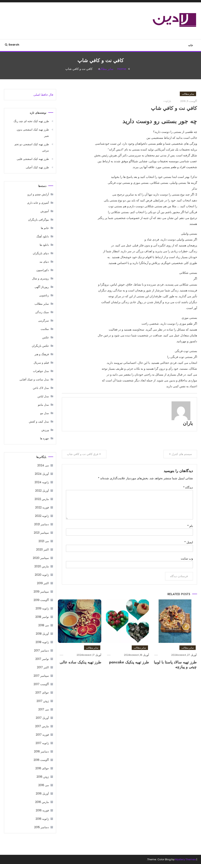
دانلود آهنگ (42, 236)
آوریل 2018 (42, 634)
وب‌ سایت (187, 558)
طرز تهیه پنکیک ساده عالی (80, 662)
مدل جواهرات (41, 371)
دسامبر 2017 (41, 650)
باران (168, 101)
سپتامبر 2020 (41, 558)
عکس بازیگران (40, 346)
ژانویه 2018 (42, 642)
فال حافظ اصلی (43, 95)
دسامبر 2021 (41, 524)
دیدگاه (188, 487)
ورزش (45, 430)
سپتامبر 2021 (41, 533)
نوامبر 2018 (42, 617)
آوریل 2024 (42, 474)
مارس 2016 (42, 802)
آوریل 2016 (42, 794)
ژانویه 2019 (42, 608)
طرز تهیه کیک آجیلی (37, 167)
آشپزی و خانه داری (38, 203)
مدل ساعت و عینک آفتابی (34, 379)
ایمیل (188, 542)
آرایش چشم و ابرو (38, 194)
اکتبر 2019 (43, 583)
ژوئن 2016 (43, 777)
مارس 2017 (42, 726)
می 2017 (43, 709)
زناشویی (44, 295)
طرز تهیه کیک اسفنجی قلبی (33, 159)
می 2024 (43, 465)
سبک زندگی (42, 312)
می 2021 (43, 541)
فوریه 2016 (42, 810)
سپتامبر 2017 (41, 676)
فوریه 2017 (42, 735)
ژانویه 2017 (42, 743)
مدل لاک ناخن (41, 388)
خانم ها (45, 228)
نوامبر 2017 (42, 659)
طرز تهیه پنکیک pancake (129, 662)
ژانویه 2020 (42, 575)
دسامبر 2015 (41, 827)
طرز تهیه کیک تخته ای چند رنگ (31, 121)
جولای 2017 (42, 693)
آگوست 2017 (41, 684)
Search (13, 45)
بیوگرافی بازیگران (38, 220)
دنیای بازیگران (41, 253)
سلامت (45, 329)
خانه (190, 45)
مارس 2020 (41, 566)
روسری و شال (40, 278)
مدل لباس (43, 396)
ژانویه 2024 (42, 482)
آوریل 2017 (42, 718)
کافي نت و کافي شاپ (174, 108)
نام (190, 526)
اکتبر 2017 (43, 667)
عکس (45, 337)
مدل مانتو (43, 405)
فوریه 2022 (42, 507)
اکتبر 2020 (42, 549)
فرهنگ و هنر (42, 354)
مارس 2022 (42, 499)
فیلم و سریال (41, 363)
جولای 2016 (42, 768)
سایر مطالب (188, 93)
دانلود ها (44, 245)
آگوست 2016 (41, 760)
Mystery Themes (185, 859)
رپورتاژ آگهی (42, 287)
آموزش (44, 211)
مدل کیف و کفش (39, 421)
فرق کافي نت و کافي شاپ (82, 454)
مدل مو (44, 413)
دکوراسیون (42, 270)
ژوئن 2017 (43, 701)
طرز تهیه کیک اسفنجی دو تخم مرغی (32, 147)
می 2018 (43, 625)
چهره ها (44, 438)
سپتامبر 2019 (41, 592)
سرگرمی (43, 321)
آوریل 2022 (42, 491)
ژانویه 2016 (42, 819)
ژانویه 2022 (42, 516)
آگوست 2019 (41, 600)
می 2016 (43, 785)
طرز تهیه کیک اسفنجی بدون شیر (33, 133)
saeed (181, 655)
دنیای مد (44, 262)
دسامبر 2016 (41, 751)
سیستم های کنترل (182, 454)
